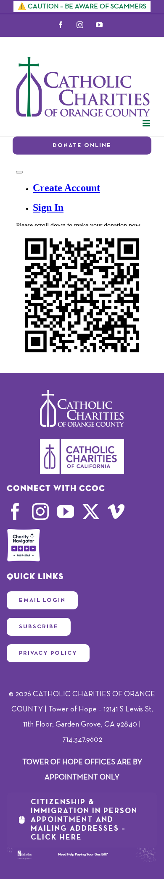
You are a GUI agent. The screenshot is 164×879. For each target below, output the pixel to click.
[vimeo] (116, 511)
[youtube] (65, 511)
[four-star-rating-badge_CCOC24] (23, 532)
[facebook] (15, 511)
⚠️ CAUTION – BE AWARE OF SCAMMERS (82, 6)
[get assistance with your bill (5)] (82, 851)
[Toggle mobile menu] (147, 123)
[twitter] (90, 511)
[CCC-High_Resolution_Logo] (82, 443)
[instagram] (40, 511)
